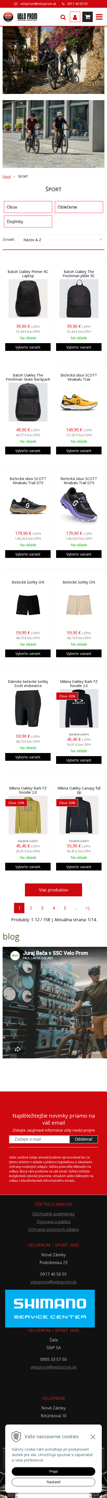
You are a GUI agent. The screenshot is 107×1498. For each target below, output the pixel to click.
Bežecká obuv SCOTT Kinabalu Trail (79, 377)
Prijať (53, 1471)
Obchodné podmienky (53, 1214)
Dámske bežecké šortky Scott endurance (28, 684)
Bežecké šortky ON (28, 582)
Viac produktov (53, 890)
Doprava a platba (53, 1221)
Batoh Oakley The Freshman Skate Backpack (28, 377)
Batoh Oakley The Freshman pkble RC (79, 274)
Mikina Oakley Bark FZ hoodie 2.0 (79, 684)
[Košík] (87, 17)
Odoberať (83, 1139)
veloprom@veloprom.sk (38, 4)
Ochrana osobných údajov (53, 1229)
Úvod (7, 176)
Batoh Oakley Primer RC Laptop (28, 274)
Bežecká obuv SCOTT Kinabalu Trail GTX (28, 481)
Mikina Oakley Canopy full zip (79, 790)
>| (87, 908)
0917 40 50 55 (77, 4)
